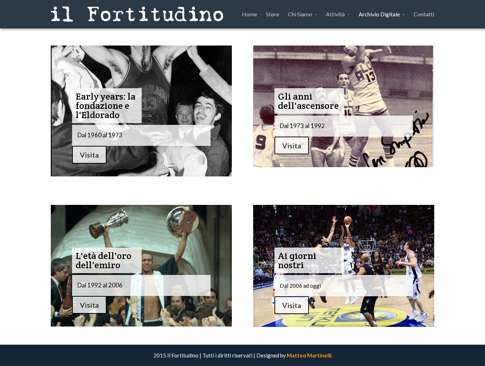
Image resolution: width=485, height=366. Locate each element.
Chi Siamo (300, 14)
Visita (89, 154)
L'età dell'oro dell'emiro (103, 260)
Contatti (424, 14)
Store (272, 14)
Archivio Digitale (379, 14)
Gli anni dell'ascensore (308, 100)
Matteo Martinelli (309, 355)
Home (249, 14)
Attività (335, 14)
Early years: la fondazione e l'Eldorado (106, 105)
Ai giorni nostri (297, 260)
